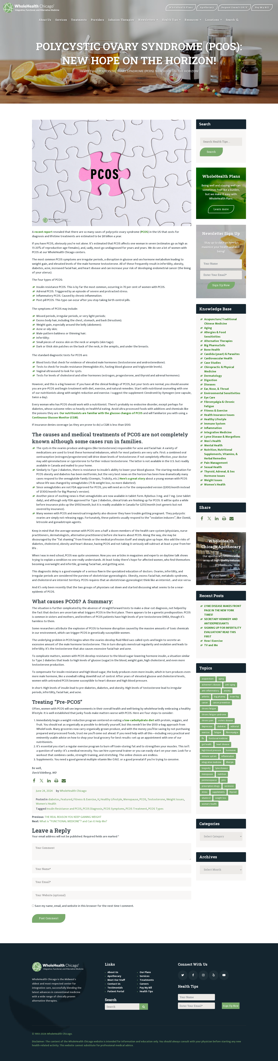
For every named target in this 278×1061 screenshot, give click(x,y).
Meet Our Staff (116, 980)
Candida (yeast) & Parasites (222, 354)
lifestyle (230, 762)
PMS (224, 780)
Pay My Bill (146, 988)
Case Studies (212, 362)
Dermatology (213, 375)
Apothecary (221, 575)
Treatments (79, 19)
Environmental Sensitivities (222, 393)
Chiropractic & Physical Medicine (219, 369)
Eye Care (209, 397)
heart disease (222, 744)
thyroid (233, 792)
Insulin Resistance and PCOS (64, 808)
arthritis (205, 696)
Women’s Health (214, 484)
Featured (66, 799)
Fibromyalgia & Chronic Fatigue (219, 404)
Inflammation (213, 428)
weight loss (220, 798)
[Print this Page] (58, 780)
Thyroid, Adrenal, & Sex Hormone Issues (219, 473)
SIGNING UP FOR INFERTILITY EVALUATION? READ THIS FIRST (222, 632)
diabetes (53, 799)
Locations (212, 19)
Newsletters (147, 19)
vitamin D (206, 798)
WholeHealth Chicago (73, 791)
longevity (206, 768)
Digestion (210, 380)
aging (221, 679)
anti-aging (230, 685)
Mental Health (213, 445)
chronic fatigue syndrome (214, 714)
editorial (235, 726)
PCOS (144, 232)
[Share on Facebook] (35, 780)
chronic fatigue (209, 708)
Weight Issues (175, 799)
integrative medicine (211, 762)
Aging (208, 328)
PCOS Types (155, 808)
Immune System (214, 423)
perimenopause (209, 780)
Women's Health (46, 803)
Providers (97, 19)
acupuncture (208, 679)
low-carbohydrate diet (139, 720)
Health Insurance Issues (219, 415)
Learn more (221, 209)
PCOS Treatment (136, 808)
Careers (144, 984)
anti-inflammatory (210, 691)
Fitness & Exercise (85, 799)
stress (205, 792)
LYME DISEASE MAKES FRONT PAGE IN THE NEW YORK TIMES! (222, 610)
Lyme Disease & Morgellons (222, 436)
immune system (209, 756)
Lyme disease (221, 768)
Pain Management (216, 462)
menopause (207, 774)
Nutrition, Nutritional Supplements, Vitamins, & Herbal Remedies (221, 454)
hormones (231, 750)
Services (61, 19)
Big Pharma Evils (214, 345)
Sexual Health (213, 467)
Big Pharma (219, 696)
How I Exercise (213, 641)
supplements (218, 792)
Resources (192, 19)
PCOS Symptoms (114, 808)
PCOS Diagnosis (92, 808)
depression (207, 726)
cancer (205, 702)
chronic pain (207, 720)
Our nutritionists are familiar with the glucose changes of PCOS (101, 413)
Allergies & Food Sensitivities (215, 334)
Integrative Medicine (218, 432)
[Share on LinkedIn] (50, 780)
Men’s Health (212, 441)
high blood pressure (211, 750)
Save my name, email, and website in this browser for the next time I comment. (84, 906)
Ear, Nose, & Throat (216, 389)
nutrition (222, 774)
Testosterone (156, 799)
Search (231, 19)
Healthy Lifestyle (111, 799)
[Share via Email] (65, 780)
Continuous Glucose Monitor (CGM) (55, 417)
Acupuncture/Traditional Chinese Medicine (220, 321)
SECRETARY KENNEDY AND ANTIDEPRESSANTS (221, 621)
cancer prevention (221, 702)
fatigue (217, 732)
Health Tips (170, 19)
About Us (45, 19)
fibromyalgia (232, 732)
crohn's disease (225, 720)
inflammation (227, 756)
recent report (43, 232)
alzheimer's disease (211, 685)
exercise (206, 732)
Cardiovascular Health (218, 358)
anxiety (227, 691)
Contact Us (113, 984)
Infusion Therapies (121, 19)
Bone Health (212, 349)
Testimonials (115, 988)
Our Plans (145, 972)
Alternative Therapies (218, 341)
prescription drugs (211, 786)
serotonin (229, 786)
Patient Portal (115, 991)
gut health (207, 744)
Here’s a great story (133, 478)
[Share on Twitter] (43, 780)
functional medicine (218, 738)
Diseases (209, 384)
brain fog (234, 696)
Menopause (130, 799)
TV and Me (211, 645)
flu (203, 738)
